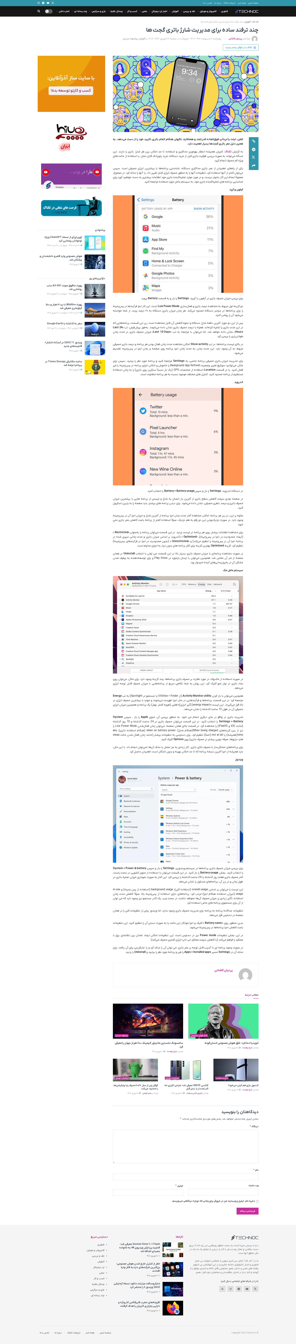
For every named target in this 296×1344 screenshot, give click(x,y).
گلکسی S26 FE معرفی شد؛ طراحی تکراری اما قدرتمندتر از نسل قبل (186, 1087)
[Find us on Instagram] (230, 1289)
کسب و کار (132, 11)
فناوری (224, 11)
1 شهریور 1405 (74, 264)
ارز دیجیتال (98, 1267)
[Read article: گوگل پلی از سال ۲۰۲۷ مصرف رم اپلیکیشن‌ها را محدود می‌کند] (135, 1070)
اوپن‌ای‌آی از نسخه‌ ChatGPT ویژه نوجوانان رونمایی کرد (63, 239)
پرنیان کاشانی (235, 38)
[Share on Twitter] (253, 158)
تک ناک (255, 22)
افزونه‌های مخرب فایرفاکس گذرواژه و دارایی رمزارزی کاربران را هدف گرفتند (139, 1304)
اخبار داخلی (64, 11)
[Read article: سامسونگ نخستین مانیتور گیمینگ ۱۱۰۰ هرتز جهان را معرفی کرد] (148, 1021)
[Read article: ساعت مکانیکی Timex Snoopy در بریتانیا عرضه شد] (95, 367)
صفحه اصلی (253, 3)
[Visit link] (71, 84)
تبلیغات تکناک (229, 3)
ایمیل (179, 1186)
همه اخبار (242, 3)
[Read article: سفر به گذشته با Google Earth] (95, 329)
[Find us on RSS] (222, 1289)
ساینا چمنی (147, 1093)
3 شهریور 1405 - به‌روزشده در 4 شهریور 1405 (63, 294)
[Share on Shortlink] (253, 141)
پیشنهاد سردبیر (130, 38)
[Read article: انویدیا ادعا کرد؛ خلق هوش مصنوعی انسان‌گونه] (223, 1021)
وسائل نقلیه (116, 11)
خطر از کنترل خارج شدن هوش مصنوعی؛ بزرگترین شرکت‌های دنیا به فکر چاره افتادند (138, 1267)
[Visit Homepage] (246, 11)
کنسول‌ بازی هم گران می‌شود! (243, 1085)
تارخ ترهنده (247, 1048)
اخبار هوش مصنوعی (199, 1035)
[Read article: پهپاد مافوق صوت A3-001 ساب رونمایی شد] (95, 291)
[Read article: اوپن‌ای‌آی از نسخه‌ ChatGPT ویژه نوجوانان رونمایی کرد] (95, 243)
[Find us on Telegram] (239, 1289)
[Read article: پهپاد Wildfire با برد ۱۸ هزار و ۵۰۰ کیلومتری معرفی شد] (95, 310)
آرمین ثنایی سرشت (194, 1093)
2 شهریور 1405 (74, 351)
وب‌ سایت (253, 1185)
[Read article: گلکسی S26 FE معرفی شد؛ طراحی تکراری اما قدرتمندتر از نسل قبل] (185, 1070)
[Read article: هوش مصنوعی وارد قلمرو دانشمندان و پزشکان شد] (95, 262)
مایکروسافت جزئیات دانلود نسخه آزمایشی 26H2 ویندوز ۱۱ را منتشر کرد (137, 1285)
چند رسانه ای (80, 11)
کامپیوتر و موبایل (208, 11)
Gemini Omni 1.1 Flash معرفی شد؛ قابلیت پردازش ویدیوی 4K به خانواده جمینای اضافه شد (139, 1247)
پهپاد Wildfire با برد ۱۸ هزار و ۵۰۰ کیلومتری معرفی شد (64, 306)
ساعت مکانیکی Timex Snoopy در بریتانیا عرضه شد (63, 363)
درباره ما (217, 3)
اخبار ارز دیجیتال (159, 11)
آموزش (175, 11)
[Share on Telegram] (253, 149)
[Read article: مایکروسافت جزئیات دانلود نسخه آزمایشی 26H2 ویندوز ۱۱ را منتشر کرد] (173, 1289)
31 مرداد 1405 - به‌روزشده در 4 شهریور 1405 (63, 313)
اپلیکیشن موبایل (172, 1078)
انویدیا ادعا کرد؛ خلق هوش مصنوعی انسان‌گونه (231, 1043)
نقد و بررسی (189, 11)
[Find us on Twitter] (255, 1289)
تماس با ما (207, 3)
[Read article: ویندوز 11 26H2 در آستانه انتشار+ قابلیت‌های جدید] (95, 348)
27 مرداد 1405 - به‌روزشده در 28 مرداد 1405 (63, 245)
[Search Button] (39, 11)
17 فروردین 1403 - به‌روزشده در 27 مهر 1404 (63, 328)
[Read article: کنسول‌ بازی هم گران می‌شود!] (235, 1070)
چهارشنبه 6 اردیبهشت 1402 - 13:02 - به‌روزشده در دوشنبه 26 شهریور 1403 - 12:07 (185, 38)
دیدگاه (253, 1126)
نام (255, 1170)
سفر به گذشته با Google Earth (64, 323)
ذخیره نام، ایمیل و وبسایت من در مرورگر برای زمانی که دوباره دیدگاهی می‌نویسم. (213, 1201)
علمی (144, 11)
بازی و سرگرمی (99, 11)
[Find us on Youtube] (247, 1289)
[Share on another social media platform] (253, 166)
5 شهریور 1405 (233, 1048)
